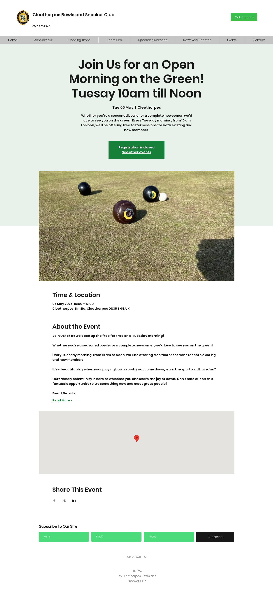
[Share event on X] (64, 500)
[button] (42, 40)
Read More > (62, 400)
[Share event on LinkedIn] (74, 500)
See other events (136, 152)
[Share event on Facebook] (54, 500)
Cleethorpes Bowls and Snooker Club (74, 15)
